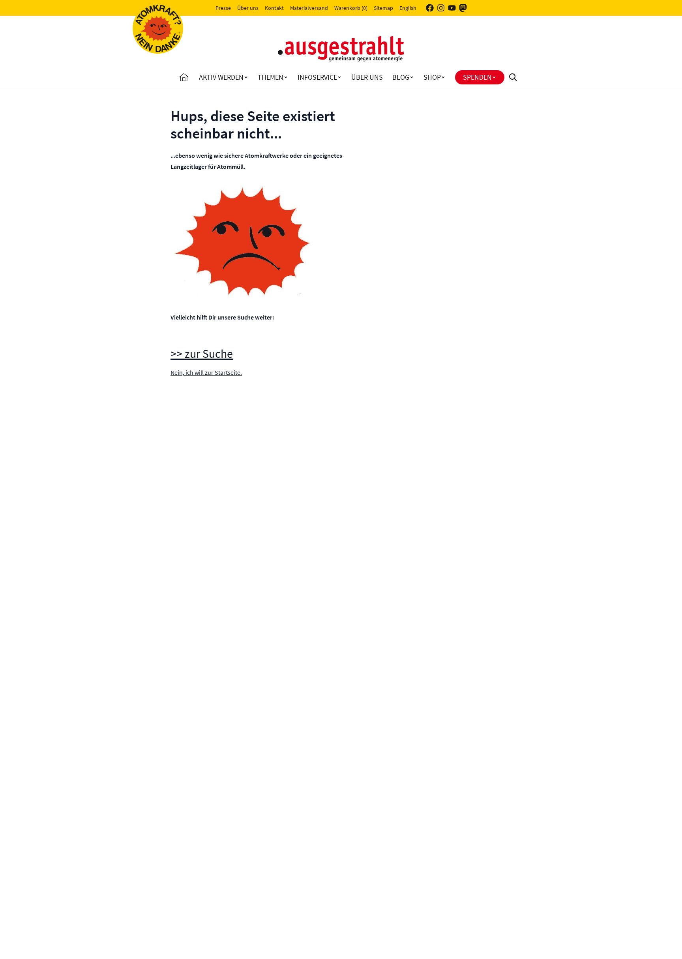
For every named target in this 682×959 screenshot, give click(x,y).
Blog (400, 77)
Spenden (477, 77)
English (407, 7)
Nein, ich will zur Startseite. (206, 372)
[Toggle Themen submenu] (285, 77)
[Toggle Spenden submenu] (494, 77)
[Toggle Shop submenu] (443, 77)
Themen (270, 77)
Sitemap (383, 7)
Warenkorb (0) (350, 7)
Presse (223, 7)
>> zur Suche (201, 353)
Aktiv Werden (221, 77)
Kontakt (274, 7)
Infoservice (317, 77)
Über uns (248, 7)
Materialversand (309, 7)
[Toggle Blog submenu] (411, 77)
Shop (432, 77)
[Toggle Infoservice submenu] (339, 77)
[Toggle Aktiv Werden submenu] (246, 77)
